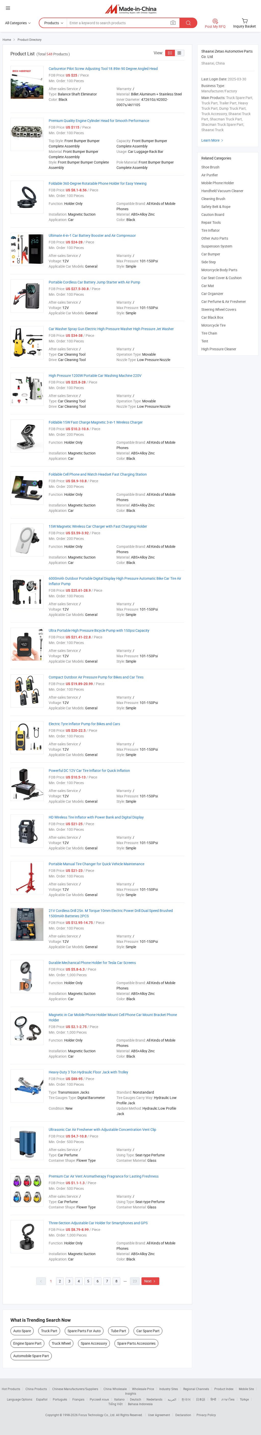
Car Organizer (212, 293)
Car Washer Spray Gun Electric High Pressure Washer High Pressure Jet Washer (111, 328)
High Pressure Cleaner (218, 349)
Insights (130, 1393)
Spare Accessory (94, 1343)
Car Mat (207, 285)
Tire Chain (209, 333)
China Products (36, 1389)
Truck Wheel (61, 1343)
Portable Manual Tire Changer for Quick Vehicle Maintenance (96, 863)
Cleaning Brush (213, 198)
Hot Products (11, 1389)
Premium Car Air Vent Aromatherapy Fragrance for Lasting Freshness (104, 1176)
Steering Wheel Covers (218, 309)
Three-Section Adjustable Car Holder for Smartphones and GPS (98, 1222)
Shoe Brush (210, 167)
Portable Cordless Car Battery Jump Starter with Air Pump (94, 282)
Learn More (212, 140)
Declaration (183, 1415)
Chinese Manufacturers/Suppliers (75, 1389)
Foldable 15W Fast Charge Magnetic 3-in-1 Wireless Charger (96, 422)
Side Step (208, 261)
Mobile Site (246, 1389)
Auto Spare (22, 1330)
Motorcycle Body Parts (219, 269)
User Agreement (159, 1415)
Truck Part (49, 1330)
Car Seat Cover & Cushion (221, 277)
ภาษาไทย (227, 1399)
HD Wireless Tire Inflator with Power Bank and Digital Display (96, 817)
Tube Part (118, 1330)
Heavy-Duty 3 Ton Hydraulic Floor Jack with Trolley (88, 1072)
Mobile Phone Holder (217, 182)
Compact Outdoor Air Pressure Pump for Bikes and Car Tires (96, 677)
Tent (204, 341)
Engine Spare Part (27, 1343)
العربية (172, 1399)
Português (60, 1399)
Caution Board (212, 214)
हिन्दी (213, 1399)
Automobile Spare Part (31, 1355)
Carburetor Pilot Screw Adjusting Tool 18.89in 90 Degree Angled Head (103, 68)
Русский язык (99, 1399)
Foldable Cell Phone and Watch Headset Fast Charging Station (98, 474)
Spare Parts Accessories (136, 1343)
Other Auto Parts (214, 238)
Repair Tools (211, 222)
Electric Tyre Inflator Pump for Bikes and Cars (84, 723)
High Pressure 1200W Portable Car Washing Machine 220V (95, 375)
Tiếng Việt (115, 1404)
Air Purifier (209, 174)
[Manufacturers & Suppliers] (130, 9)
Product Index (223, 1389)
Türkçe (244, 1399)
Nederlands (154, 1399)
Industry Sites (168, 1389)
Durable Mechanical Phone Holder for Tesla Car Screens (92, 962)
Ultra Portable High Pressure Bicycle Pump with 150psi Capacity (99, 630)
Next (150, 1281)
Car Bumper (210, 254)
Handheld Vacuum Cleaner (222, 190)
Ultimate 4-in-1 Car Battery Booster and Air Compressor (92, 235)
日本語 (200, 1399)
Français (78, 1399)
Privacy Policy (206, 1415)
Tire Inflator (210, 230)
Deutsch (135, 1399)
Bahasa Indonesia (140, 1404)
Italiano (119, 1399)
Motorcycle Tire (213, 325)
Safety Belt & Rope (215, 206)
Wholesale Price (143, 1389)
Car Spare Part (148, 1330)
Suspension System (216, 246)
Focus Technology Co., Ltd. (97, 1415)
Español (41, 1399)
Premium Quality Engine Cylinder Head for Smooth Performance (99, 120)
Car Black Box (212, 317)
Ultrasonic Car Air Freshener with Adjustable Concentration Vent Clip (102, 1129)
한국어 (186, 1399)
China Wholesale (115, 1389)
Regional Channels (196, 1389)
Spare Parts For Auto (84, 1330)
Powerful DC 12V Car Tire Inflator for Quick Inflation (89, 770)
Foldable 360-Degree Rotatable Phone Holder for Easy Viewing (98, 183)
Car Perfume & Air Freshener (223, 301)
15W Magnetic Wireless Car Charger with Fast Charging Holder (98, 526)
